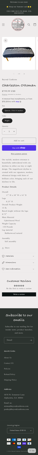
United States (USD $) (18, 430)
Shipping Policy (10, 380)
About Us (8, 357)
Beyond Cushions (16, 451)
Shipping (4, 94)
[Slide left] (14, 74)
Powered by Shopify (26, 451)
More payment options (19, 154)
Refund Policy (9, 374)
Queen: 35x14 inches (14, 110)
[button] (3, 24)
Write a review (19, 294)
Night (7, 120)
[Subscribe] (31, 340)
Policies (7, 368)
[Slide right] (24, 74)
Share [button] (7, 248)
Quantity (5, 126)
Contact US (8, 363)
